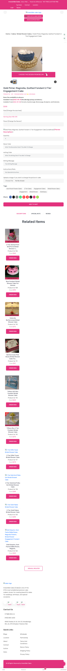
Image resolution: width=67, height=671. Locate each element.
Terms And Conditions (23, 642)
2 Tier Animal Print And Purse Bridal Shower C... (12, 247)
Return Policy (24, 647)
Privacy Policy (24, 654)
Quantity (6, 135)
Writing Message (8, 161)
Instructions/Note (9, 169)
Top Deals (19, 5)
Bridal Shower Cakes (24, 34)
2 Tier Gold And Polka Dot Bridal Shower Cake (12, 485)
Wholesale (23, 634)
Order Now (12, 258)
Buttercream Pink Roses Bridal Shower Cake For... (13, 357)
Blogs (5, 634)
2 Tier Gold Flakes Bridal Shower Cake (13, 511)
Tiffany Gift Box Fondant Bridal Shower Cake (12, 393)
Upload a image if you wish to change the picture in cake (22, 177)
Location (35, 5)
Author (5, 648)
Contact (27, 5)
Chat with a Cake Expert (34, 16)
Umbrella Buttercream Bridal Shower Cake (12, 320)
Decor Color (7, 144)
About (5, 641)
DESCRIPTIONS (21, 213)
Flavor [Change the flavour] (12, 121)
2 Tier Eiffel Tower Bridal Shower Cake (13, 456)
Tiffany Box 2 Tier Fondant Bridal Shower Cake (13, 430)
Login (12, 7)
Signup (19, 7)
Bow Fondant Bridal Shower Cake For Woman (13, 283)
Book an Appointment (33, 19)
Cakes (13, 34)
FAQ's (5, 652)
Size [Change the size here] (12, 110)
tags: (5, 186)
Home (8, 34)
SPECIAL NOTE (35, 213)
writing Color (7, 152)
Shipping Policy (25, 651)
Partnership (24, 638)
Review (48, 213)
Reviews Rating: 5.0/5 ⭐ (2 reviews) (24, 94)
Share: (5, 197)
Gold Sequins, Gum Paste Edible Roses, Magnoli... (13, 546)
